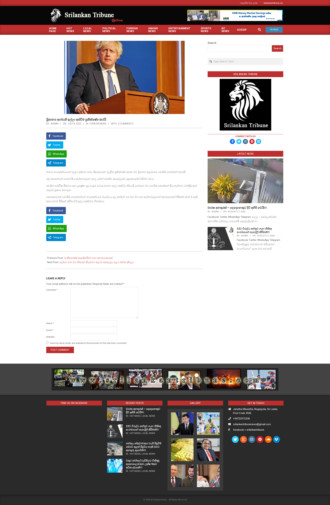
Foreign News (98, 123)
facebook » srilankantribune (248, 429)
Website (50, 337)
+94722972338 (241, 418)
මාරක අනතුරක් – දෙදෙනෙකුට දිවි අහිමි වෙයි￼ (237, 207)
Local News (148, 416)
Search (212, 42)
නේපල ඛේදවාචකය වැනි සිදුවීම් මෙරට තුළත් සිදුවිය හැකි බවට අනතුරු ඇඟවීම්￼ (143, 447)
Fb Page (274, 29)
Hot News (135, 416)
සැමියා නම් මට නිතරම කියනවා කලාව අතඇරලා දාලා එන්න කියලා (96, 262)
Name (50, 323)
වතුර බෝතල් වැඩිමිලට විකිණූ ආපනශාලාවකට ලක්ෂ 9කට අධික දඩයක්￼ (142, 464)
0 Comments (125, 123)
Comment (51, 290)
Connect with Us (245, 136)
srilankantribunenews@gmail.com (252, 424)
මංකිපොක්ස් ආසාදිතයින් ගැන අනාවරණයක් (88, 257)
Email (49, 330)
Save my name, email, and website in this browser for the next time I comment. (88, 343)
